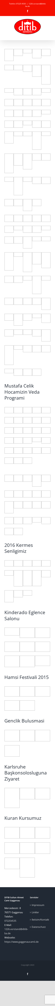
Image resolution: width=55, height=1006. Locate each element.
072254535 (10, 920)
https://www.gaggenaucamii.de (21, 941)
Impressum (38, 905)
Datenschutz (39, 927)
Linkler (35, 912)
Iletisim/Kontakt (40, 919)
